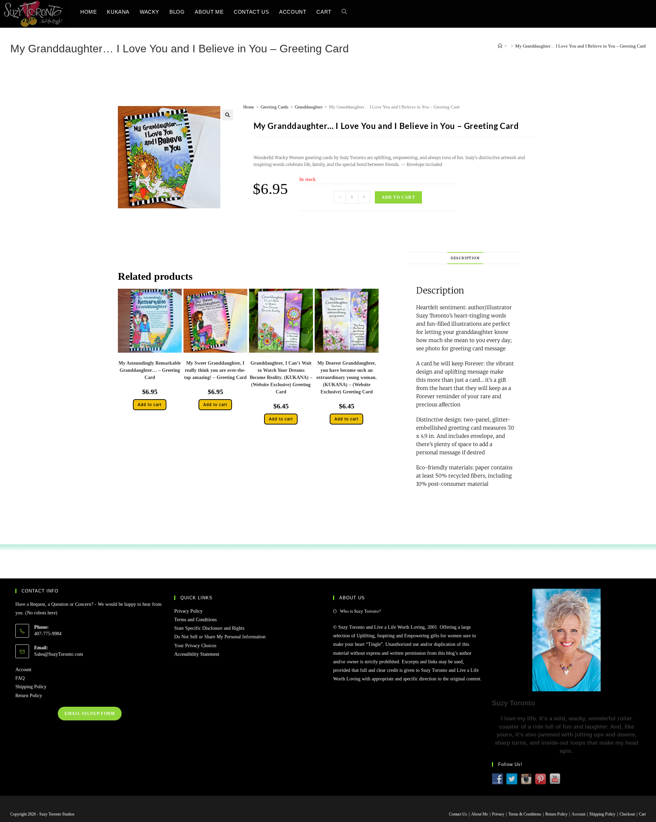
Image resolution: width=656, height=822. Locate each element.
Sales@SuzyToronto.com (58, 654)
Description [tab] (465, 258)
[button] (227, 114)
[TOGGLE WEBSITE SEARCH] (344, 12)
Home (248, 106)
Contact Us (458, 814)
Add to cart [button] (150, 404)
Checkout (627, 814)
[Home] (500, 46)
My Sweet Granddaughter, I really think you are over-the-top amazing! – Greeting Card (215, 370)
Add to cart (398, 197)
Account (23, 669)
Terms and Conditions (195, 619)
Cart (642, 814)
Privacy (498, 814)
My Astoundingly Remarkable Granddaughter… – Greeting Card (150, 370)
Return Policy (28, 695)
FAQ (20, 678)
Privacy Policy (188, 611)
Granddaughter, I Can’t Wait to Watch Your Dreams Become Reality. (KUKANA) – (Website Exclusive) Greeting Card (281, 377)
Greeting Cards (274, 106)
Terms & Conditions (524, 814)
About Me (479, 814)
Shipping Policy (30, 686)
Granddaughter (309, 106)
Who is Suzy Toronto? (360, 611)
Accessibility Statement (196, 654)
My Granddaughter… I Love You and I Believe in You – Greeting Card (580, 46)
